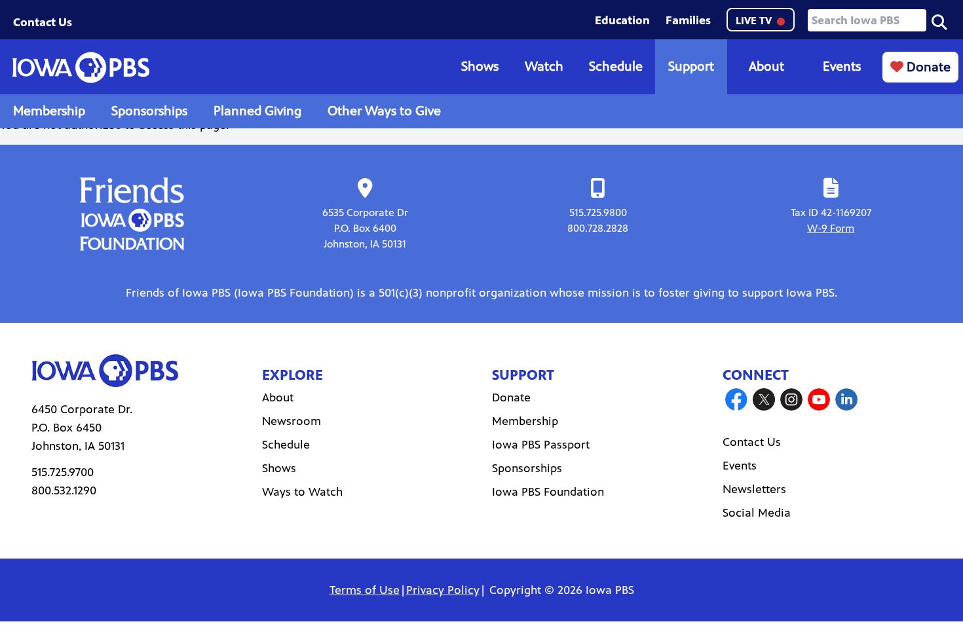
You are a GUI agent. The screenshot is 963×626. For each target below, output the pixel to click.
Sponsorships (149, 111)
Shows (480, 66)
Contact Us (42, 22)
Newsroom (291, 421)
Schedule (616, 66)
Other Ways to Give (384, 111)
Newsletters (754, 489)
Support (691, 66)
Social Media (757, 513)
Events (842, 66)
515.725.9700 (62, 472)
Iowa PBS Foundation (548, 492)
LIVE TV (755, 20)
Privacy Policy (443, 590)
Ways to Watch (302, 492)
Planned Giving (257, 111)
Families (688, 20)
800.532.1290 (63, 490)
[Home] (80, 67)
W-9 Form (830, 228)
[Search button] (939, 21)
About (766, 66)
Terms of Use (365, 590)
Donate (927, 67)
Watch (544, 66)
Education (622, 20)
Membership (49, 111)
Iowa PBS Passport (541, 444)
